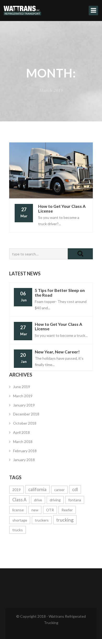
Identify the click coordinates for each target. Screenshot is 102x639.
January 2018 (24, 459)
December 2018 (26, 414)
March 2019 (22, 396)
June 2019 (21, 386)
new (34, 510)
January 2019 (24, 405)
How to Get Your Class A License (58, 326)
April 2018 (21, 432)
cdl (75, 489)
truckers (42, 520)
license (18, 510)
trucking (64, 520)
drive (38, 500)
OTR (50, 510)
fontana (74, 500)
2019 (16, 489)
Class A (19, 499)
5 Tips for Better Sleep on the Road (60, 292)
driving (55, 500)
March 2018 (22, 441)
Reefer (67, 510)
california (37, 489)
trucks (17, 530)
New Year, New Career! (57, 351)
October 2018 (24, 423)
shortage (19, 520)
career (59, 489)
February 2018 (25, 451)
